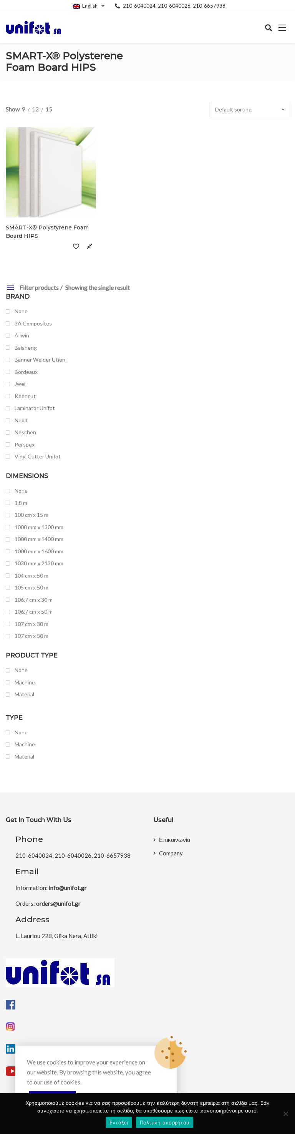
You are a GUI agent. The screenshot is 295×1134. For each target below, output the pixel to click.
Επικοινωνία (175, 839)
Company (171, 853)
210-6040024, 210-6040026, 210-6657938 (174, 6)
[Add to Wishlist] (76, 246)
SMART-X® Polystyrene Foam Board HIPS (47, 231)
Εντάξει (118, 1122)
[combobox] (249, 109)
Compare (89, 246)
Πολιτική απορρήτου (165, 1122)
